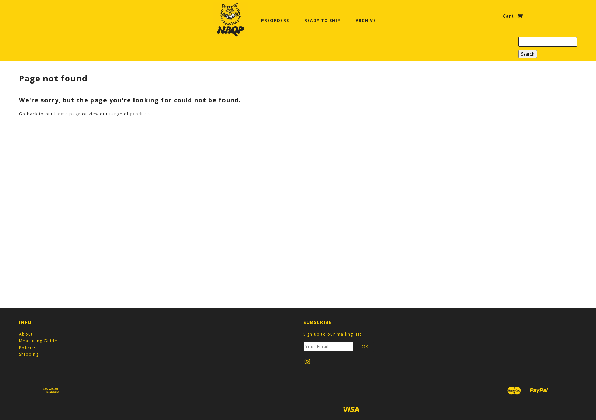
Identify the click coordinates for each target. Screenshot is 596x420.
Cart (509, 16)
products (140, 114)
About (26, 334)
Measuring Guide (38, 341)
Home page (67, 114)
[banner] (230, 19)
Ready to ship (322, 20)
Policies (28, 348)
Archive (366, 20)
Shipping (29, 354)
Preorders (275, 20)
